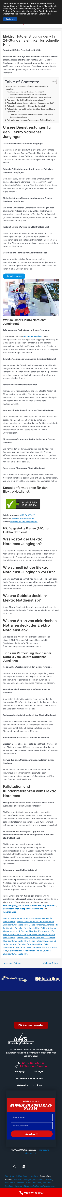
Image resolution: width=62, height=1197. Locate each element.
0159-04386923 (27, 515)
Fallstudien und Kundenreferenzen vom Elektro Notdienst (31, 120)
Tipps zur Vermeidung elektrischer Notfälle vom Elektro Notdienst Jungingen (31, 116)
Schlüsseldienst (11, 909)
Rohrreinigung (10, 905)
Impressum (44, 1150)
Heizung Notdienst (47, 905)
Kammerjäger (9, 912)
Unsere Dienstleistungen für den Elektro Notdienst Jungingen (27, 87)
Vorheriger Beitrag (10, 963)
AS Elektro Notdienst (33, 336)
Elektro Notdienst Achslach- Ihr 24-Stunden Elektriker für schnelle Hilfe (30, 947)
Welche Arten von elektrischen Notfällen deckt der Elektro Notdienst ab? (31, 110)
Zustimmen (10, 19)
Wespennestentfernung (31, 909)
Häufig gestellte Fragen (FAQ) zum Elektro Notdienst (30, 97)
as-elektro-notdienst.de (23, 518)
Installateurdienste (27, 905)
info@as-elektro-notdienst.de (23, 522)
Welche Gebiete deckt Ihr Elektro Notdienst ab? (26, 106)
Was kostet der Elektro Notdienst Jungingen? (26, 100)
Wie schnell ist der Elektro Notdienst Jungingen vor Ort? (30, 103)
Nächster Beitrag (52, 963)
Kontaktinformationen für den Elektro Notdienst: (30, 94)
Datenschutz (31, 1153)
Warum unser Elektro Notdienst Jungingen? (27, 92)
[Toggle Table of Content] (52, 81)
